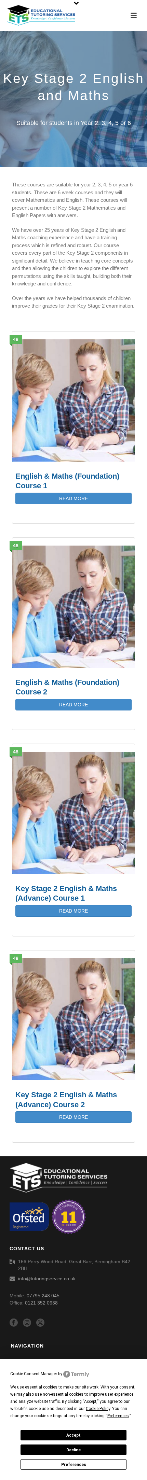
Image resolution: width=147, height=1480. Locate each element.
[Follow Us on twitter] (40, 1323)
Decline (73, 1450)
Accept (73, 1435)
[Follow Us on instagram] (27, 1323)
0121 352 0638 (41, 1303)
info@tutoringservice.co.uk (47, 1278)
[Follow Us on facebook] (14, 1323)
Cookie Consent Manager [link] (33, 1373)
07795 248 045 (43, 1295)
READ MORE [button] (73, 498)
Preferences (73, 1464)
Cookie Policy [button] (98, 1408)
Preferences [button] (118, 1415)
